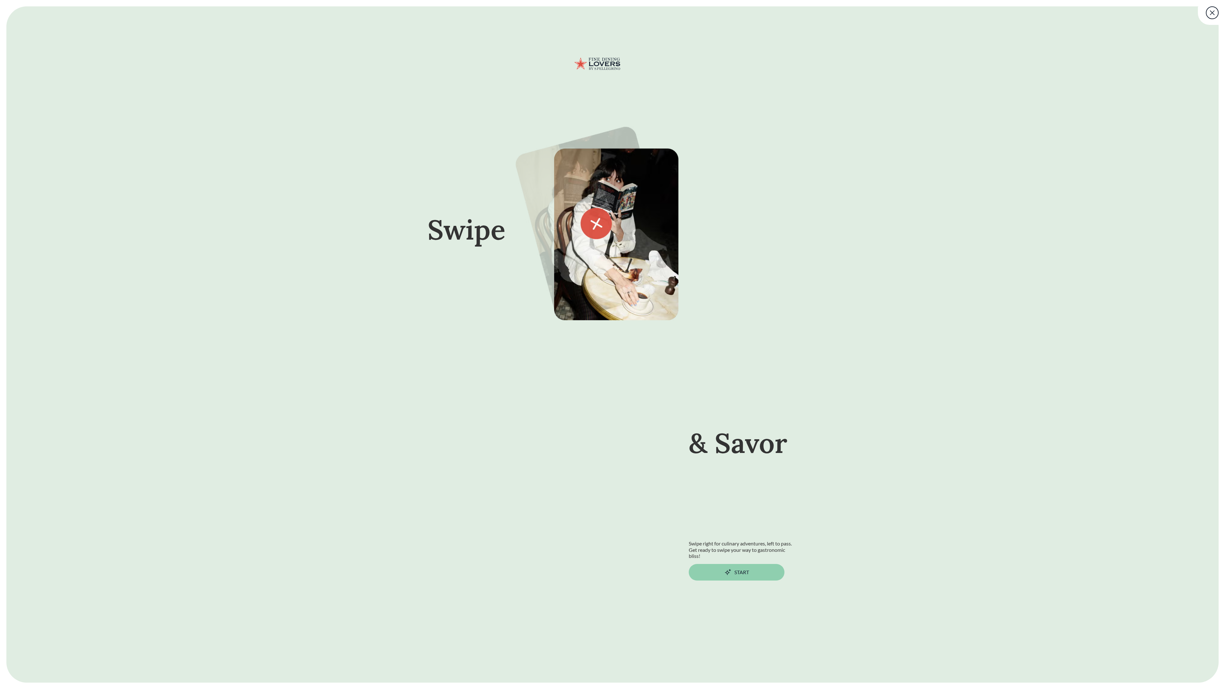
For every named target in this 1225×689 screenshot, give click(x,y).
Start (741, 572)
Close (1212, 13)
